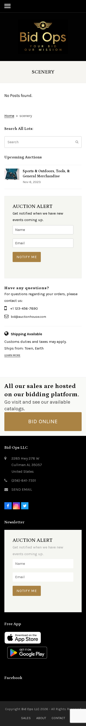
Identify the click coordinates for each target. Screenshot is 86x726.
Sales (26, 718)
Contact (58, 718)
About (41, 718)
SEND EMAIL (21, 489)
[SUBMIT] (76, 142)
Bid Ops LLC (30, 709)
